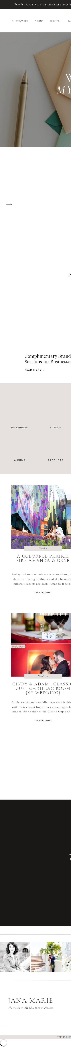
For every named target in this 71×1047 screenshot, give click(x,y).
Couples (43, 548)
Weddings (43, 676)
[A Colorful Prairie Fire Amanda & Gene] (7, 4)
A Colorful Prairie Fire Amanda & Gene (43, 558)
